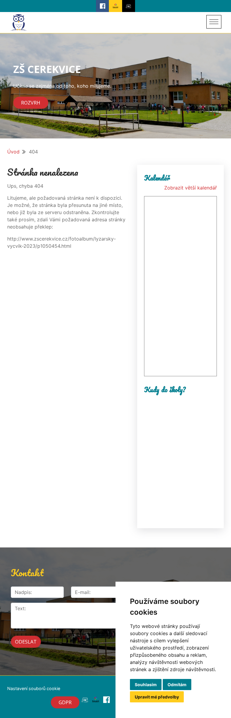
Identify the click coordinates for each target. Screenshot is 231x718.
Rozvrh (30, 102)
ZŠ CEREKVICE (47, 69)
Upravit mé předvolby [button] (157, 696)
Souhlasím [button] (146, 684)
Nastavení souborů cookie (33, 688)
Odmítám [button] (177, 684)
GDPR (65, 702)
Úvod (13, 152)
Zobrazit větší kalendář (190, 188)
